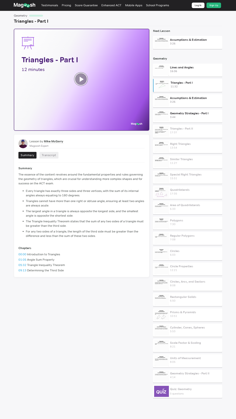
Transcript (49, 155)
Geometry (20, 15)
